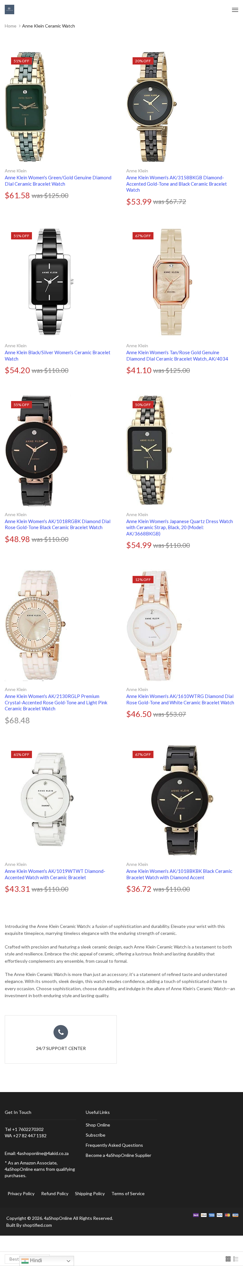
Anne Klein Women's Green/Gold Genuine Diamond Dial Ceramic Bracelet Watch (58, 181)
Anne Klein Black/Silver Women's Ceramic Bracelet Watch (57, 355)
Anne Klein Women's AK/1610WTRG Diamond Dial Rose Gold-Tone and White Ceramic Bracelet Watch (180, 699)
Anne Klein (16, 170)
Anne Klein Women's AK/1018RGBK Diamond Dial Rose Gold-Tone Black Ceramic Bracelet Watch (57, 524)
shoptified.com (37, 1225)
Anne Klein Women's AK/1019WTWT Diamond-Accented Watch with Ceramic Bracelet (55, 874)
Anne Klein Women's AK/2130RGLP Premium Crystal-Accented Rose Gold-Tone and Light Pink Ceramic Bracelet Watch (56, 702)
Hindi (35, 1260)
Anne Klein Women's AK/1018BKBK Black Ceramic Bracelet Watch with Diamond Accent (179, 874)
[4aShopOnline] (9, 9)
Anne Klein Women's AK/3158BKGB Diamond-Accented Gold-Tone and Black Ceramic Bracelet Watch (176, 184)
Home (10, 25)
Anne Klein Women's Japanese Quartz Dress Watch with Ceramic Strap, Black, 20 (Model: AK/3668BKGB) (179, 527)
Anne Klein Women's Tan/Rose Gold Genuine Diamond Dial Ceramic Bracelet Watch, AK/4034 (177, 355)
